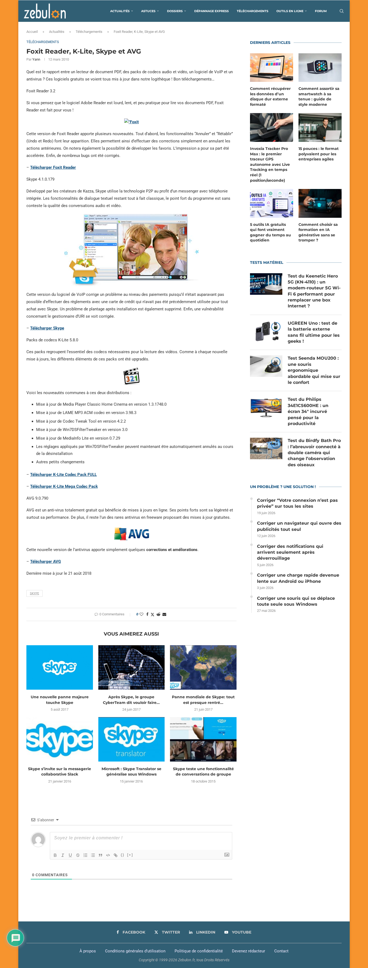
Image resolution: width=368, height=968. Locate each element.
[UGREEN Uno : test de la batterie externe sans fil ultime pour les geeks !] (266, 331)
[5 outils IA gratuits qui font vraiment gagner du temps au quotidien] (271, 203)
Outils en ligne (289, 11)
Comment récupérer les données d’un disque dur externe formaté (270, 96)
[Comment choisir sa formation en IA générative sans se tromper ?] (320, 203)
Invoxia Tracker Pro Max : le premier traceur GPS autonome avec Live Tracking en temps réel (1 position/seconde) (270, 164)
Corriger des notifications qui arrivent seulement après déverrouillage (290, 552)
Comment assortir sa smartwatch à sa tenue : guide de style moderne (318, 96)
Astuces (148, 11)
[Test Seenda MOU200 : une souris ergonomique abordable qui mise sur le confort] (266, 366)
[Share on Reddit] (158, 614)
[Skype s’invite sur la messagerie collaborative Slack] (59, 739)
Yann (36, 59)
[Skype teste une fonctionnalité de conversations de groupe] (203, 739)
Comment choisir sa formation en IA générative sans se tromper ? (318, 232)
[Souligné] (70, 855)
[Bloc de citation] (100, 855)
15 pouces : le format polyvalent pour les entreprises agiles (318, 154)
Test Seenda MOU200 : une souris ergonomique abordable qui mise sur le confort (314, 370)
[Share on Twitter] (152, 614)
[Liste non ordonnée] (93, 855)
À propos (87, 951)
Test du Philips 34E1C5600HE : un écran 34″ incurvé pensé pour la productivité (308, 411)
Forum (321, 11)
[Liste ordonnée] (85, 855)
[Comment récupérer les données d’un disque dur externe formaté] (271, 67)
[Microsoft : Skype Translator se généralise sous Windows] (131, 739)
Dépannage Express (211, 11)
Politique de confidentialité (199, 951)
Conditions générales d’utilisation (135, 951)
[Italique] (63, 855)
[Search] (341, 11)
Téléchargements (252, 11)
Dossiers (175, 11)
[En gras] (55, 855)
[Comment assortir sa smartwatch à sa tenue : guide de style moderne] (320, 67)
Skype (34, 593)
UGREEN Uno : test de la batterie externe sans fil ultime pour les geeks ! (314, 332)
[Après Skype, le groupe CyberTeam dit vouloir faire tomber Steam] (131, 667)
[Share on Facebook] (147, 614)
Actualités (120, 11)
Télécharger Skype (47, 328)
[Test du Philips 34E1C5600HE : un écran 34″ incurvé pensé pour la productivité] (266, 407)
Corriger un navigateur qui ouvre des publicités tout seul (299, 526)
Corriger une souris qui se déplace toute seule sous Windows (296, 601)
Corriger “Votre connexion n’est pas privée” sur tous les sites (297, 503)
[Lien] (115, 855)
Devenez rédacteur (248, 951)
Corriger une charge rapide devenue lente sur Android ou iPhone (298, 578)
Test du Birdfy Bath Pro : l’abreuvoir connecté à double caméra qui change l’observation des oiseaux (314, 452)
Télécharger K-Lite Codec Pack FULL (63, 474)
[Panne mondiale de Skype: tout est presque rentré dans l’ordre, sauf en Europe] (203, 667)
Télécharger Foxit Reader (53, 167)
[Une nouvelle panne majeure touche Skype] (59, 667)
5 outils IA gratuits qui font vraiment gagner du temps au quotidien (270, 232)
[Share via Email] (164, 614)
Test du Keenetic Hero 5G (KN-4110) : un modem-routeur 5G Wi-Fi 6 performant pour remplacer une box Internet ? (314, 291)
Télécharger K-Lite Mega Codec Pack (64, 486)
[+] (130, 855)
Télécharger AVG (45, 561)
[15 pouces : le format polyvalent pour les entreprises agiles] (320, 127)
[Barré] (78, 855)
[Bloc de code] (108, 855)
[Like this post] (141, 614)
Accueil (32, 32)
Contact (281, 951)
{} (122, 855)
